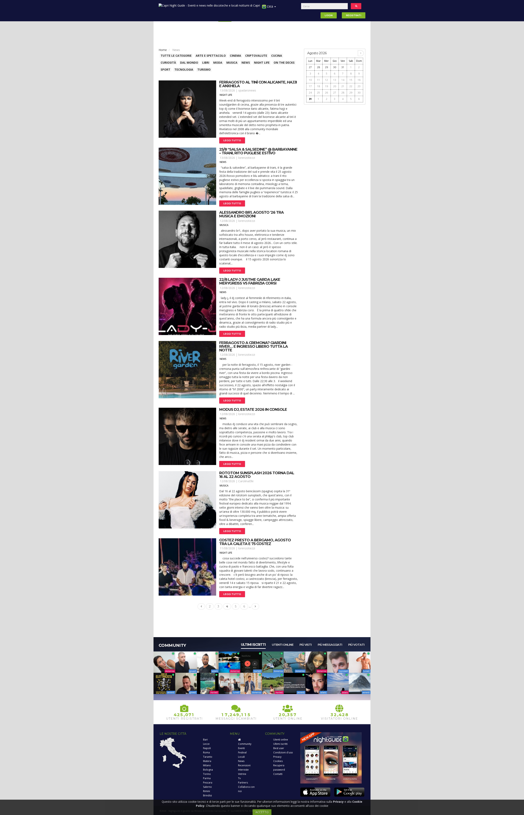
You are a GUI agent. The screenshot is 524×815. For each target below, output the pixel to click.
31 (342, 67)
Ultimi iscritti (253, 645)
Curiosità (168, 62)
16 (359, 80)
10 (310, 80)
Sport (165, 69)
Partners (243, 782)
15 (350, 80)
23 (359, 86)
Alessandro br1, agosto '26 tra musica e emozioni (251, 214)
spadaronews (247, 90)
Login (329, 15)
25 (318, 92)
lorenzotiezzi (246, 158)
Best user (278, 748)
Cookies (278, 761)
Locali (241, 757)
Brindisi (207, 795)
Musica (231, 62)
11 (318, 80)
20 (334, 86)
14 (342, 80)
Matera (207, 761)
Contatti (277, 774)
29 (326, 67)
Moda (217, 62)
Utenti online (282, 645)
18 (318, 86)
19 (326, 86)
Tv (239, 778)
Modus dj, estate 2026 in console (253, 409)
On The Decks (284, 62)
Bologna (208, 769)
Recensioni (244, 765)
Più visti (305, 645)
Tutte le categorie (176, 56)
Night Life (262, 62)
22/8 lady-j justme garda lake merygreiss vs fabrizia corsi (249, 281)
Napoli (207, 748)
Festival (242, 752)
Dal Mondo (189, 62)
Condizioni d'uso (283, 752)
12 (326, 80)
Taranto (207, 757)
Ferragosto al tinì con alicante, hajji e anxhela (258, 84)
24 (310, 92)
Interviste (243, 769)
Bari (205, 739)
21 (342, 86)
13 (334, 80)
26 (326, 92)
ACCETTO (262, 812)
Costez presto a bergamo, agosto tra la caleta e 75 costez (255, 542)
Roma (206, 752)
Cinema (235, 56)
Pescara (207, 782)
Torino (207, 774)
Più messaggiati (330, 645)
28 (318, 67)
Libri (205, 62)
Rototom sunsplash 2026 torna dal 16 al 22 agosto (256, 475)
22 (350, 86)
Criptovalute (256, 56)
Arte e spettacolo (211, 56)
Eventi (241, 748)
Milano (207, 765)
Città (270, 6)
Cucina (276, 56)
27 (310, 67)
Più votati (356, 645)
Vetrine (242, 774)
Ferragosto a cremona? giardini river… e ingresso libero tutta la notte (253, 346)
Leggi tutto (232, 140)
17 (310, 86)
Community (244, 744)
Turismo (204, 69)
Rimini (206, 791)
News (246, 62)
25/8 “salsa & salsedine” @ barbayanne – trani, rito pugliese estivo (258, 151)
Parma (207, 778)
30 (334, 67)
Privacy (277, 757)
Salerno (207, 787)
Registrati (353, 15)
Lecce (206, 744)
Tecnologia (183, 69)
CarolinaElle (246, 481)
